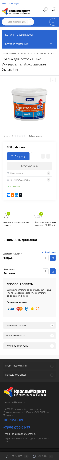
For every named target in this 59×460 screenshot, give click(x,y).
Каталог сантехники (17, 43)
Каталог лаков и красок (19, 34)
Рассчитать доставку (20, 180)
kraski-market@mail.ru (23, 433)
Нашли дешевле (17, 173)
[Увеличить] (29, 104)
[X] (20, 195)
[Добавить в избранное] (53, 79)
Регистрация (13, 4)
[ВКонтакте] (8, 195)
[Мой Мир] (16, 195)
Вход (4, 4)
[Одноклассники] (12, 195)
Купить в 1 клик (29, 166)
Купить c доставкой (53, 258)
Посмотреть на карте (13, 420)
